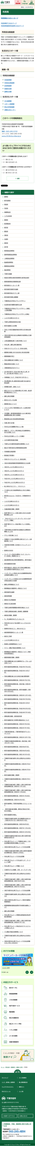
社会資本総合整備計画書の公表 (13, 304)
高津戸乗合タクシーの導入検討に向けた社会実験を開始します (17, 513)
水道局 (6, 239)
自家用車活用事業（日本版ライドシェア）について (17, 545)
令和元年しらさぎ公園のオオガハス (14, 474)
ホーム (2, 1067)
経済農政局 (7, 223)
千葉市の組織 (8, 274)
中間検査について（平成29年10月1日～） (16, 377)
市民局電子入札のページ (9, 23)
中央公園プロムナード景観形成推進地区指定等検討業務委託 (17, 915)
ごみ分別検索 (13, 999)
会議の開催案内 (14, 1042)
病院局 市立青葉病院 (10, 600)
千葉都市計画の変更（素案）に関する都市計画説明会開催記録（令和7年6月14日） (17, 880)
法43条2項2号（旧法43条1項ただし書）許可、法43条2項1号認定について (16, 372)
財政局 (6, 204)
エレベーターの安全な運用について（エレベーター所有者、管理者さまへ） (17, 555)
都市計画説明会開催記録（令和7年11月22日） (17, 828)
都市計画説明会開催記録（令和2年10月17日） (17, 737)
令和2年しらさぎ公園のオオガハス (14, 471)
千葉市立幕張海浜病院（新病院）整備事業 (16, 611)
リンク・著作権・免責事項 (8, 1082)
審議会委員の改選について (11, 364)
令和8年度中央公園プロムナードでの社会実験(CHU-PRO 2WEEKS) (17, 942)
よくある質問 (13, 1035)
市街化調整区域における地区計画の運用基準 (16, 676)
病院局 (6, 243)
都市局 (6, 227)
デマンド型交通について (11, 535)
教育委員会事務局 (9, 250)
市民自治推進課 (9, 83)
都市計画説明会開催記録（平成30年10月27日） (17, 671)
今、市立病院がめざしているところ (14, 619)
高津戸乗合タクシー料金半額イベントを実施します (17, 525)
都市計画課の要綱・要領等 (11, 775)
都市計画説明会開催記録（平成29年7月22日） (17, 666)
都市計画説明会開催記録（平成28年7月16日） (17, 712)
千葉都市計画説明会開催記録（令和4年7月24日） (17, 764)
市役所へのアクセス (9, 1116)
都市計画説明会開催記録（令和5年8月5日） (17, 824)
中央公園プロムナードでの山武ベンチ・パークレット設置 (17, 861)
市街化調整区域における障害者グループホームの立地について (18, 662)
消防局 (6, 235)
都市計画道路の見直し (10, 814)
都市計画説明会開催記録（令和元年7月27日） (17, 680)
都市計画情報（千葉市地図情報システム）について (18, 804)
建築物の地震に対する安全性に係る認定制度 (16, 352)
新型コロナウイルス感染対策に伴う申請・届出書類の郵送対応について (18, 391)
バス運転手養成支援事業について (13, 931)
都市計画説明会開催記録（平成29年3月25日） (17, 708)
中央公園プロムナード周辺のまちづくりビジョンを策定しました (17, 927)
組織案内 (13, 1067)
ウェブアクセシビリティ (8, 1086)
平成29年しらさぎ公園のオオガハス (14, 482)
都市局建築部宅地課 (10, 563)
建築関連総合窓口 (9, 356)
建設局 (6, 231)
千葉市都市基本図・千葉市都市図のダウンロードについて (17, 732)
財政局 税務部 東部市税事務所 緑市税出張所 (16, 277)
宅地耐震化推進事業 (10, 451)
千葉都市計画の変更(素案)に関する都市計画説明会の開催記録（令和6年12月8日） (18, 851)
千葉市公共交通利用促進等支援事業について (16, 444)
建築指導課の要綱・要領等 (11, 657)
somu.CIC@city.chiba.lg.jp (11, 136)
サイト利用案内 (22, 1077)
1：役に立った (8, 159)
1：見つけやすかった (10, 170)
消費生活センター (10, 110)
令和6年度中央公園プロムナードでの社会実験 (17, 847)
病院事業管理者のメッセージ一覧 (13, 632)
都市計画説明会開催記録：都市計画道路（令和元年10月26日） (17, 690)
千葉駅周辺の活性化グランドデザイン (14, 301)
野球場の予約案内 (9, 455)
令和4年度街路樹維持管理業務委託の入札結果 (17, 463)
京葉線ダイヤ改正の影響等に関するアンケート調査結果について (18, 540)
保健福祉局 (7, 212)
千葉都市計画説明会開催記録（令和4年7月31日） (17, 779)
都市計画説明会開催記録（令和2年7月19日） (17, 728)
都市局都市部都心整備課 (11, 297)
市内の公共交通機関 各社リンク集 (13, 426)
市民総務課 (7, 80)
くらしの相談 (13, 1030)
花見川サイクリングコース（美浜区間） (15, 459)
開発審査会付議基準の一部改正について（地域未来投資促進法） (17, 652)
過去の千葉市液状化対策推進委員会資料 (15, 447)
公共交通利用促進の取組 (11, 440)
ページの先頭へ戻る (17, 1072)
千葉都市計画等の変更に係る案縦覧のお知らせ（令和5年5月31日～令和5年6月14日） (17, 819)
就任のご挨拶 (8, 636)
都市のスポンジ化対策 (10, 400)
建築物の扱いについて (10, 404)
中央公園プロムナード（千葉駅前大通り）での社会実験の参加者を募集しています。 (17, 842)
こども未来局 (8, 216)
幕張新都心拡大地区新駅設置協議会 (14, 419)
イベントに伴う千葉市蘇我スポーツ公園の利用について (17, 408)
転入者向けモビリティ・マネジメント (14, 486)
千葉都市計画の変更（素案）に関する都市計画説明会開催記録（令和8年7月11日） (17, 921)
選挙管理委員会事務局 (10, 254)
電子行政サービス (14, 1005)
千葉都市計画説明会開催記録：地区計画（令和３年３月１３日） (17, 742)
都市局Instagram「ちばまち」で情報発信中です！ (17, 496)
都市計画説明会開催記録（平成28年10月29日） (17, 703)
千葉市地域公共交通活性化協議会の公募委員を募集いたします (17, 530)
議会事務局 (7, 270)
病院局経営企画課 (9, 592)
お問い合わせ (23, 1116)
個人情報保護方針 (23, 1082)
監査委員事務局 (8, 262)
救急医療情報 (13, 993)
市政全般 (7, 1067)
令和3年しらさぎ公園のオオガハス (14, 467)
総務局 (6, 196)
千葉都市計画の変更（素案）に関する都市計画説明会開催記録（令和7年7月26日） (17, 885)
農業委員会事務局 (9, 266)
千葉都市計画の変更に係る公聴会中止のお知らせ (17, 759)
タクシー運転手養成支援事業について (14, 648)
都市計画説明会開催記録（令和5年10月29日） (17, 832)
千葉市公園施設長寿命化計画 (12, 322)
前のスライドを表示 (27, 972)
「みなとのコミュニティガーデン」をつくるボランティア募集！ (17, 519)
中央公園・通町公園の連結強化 (13, 344)
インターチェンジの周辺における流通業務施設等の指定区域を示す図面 (18, 579)
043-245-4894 (17, 1131)
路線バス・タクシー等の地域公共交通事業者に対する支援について (17, 431)
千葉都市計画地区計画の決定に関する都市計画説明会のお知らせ (17, 836)
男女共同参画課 (9, 107)
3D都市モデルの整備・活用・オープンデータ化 (17, 869)
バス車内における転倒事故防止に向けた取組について (17, 491)
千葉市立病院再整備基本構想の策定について (16, 607)
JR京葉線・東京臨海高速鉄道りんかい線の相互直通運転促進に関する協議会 (17, 414)
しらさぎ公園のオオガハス (11, 318)
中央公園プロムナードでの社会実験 (14, 856)
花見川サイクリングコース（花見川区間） (16, 348)
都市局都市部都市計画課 (11, 289)
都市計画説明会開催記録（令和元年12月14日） (18, 695)
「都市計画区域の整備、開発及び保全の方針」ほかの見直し (17, 810)
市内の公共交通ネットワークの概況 (14, 436)
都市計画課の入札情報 (10, 325)
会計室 (6, 247)
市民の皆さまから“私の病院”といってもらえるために (17, 623)
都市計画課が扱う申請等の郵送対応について (16, 720)
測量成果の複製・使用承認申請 (13, 716)
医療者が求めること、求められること (15, 628)
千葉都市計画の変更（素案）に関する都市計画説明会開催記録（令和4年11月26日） (17, 791)
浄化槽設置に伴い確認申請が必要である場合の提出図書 (17, 382)
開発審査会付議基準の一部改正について (15, 588)
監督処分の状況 (8, 550)
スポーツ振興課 (9, 104)
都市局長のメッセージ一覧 (11, 285)
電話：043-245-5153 (9, 131)
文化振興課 (7, 101)
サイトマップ (5, 1077)
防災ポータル (13, 987)
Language (25, 3)
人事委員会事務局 (9, 258)
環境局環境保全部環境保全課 (12, 281)
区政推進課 (7, 85)
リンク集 (21, 1091)
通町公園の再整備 (9, 396)
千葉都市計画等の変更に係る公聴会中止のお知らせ (17, 895)
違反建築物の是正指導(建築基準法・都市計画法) (18, 560)
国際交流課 (7, 91)
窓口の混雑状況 (14, 1017)
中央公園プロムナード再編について (14, 866)
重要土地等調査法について (11, 584)
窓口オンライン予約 (15, 1023)
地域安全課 (7, 88)
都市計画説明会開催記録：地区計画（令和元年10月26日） (17, 684)
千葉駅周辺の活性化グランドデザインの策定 (16, 314)
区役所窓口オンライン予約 (17, 968)
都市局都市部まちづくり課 (11, 293)
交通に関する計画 (9, 423)
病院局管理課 (8, 596)
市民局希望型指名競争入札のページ (12, 26)
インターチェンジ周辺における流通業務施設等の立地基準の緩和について (18, 574)
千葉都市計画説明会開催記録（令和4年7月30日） (17, 770)
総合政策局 (7, 200)
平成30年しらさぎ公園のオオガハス (14, 478)
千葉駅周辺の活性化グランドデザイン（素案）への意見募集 (17, 309)
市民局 (6, 208)
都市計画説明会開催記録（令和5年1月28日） (17, 796)
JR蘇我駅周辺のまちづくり (11, 368)
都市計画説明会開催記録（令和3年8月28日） (17, 750)
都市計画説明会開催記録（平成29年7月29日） (17, 699)
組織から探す (9, 192)
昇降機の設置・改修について (12, 386)
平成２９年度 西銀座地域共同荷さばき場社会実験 (17, 330)
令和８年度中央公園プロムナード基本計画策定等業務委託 (17, 900)
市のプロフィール (6, 1091)
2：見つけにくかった (10, 172)
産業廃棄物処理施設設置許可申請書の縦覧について (17, 906)
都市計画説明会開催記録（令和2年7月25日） (17, 724)
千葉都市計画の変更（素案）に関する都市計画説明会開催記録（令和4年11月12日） (17, 785)
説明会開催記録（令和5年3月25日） (14, 799)
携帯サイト (21, 1086)
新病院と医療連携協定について (13, 644)
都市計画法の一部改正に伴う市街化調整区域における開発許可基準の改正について (17, 568)
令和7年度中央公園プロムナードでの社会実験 (17, 890)
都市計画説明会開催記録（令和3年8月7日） (17, 746)
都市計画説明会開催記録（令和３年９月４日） (17, 754)
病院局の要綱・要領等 (10, 615)
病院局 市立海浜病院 (10, 603)
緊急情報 (18, 3)
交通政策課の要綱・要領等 (11, 509)
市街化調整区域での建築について (13, 360)
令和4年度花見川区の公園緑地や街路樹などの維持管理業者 (18, 336)
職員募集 (12, 1012)
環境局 (6, 220)
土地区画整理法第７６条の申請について (15, 340)
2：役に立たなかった (10, 162)
